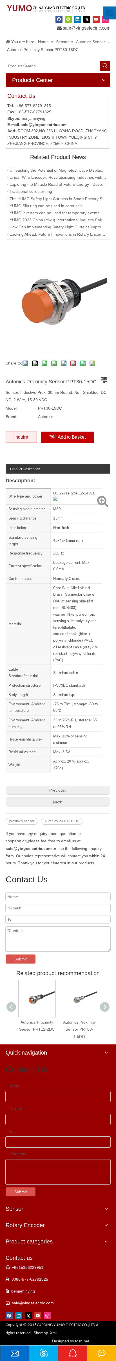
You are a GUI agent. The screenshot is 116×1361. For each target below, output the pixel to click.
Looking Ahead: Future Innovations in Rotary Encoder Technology (58, 234)
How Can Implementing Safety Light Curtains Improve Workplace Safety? (58, 227)
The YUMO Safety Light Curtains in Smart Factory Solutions (58, 198)
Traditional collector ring (31, 191)
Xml (53, 1333)
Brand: (11, 416)
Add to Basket (72, 437)
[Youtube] (96, 19)
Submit (20, 959)
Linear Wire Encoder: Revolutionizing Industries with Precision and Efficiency (58, 177)
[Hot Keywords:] (105, 66)
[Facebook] (59, 19)
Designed (70, 1341)
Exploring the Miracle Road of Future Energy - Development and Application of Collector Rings (58, 184)
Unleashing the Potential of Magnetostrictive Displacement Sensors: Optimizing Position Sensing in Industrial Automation (58, 170)
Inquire (21, 437)
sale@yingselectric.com (86, 28)
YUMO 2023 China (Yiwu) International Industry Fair (56, 220)
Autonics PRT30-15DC (61, 821)
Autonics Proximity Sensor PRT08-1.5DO (79, 1029)
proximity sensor (21, 821)
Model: (12, 408)
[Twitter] (86, 19)
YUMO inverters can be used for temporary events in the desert (58, 213)
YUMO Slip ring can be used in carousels (46, 206)
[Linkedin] (77, 19)
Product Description (25, 469)
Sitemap (41, 1333)
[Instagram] (47, 1315)
